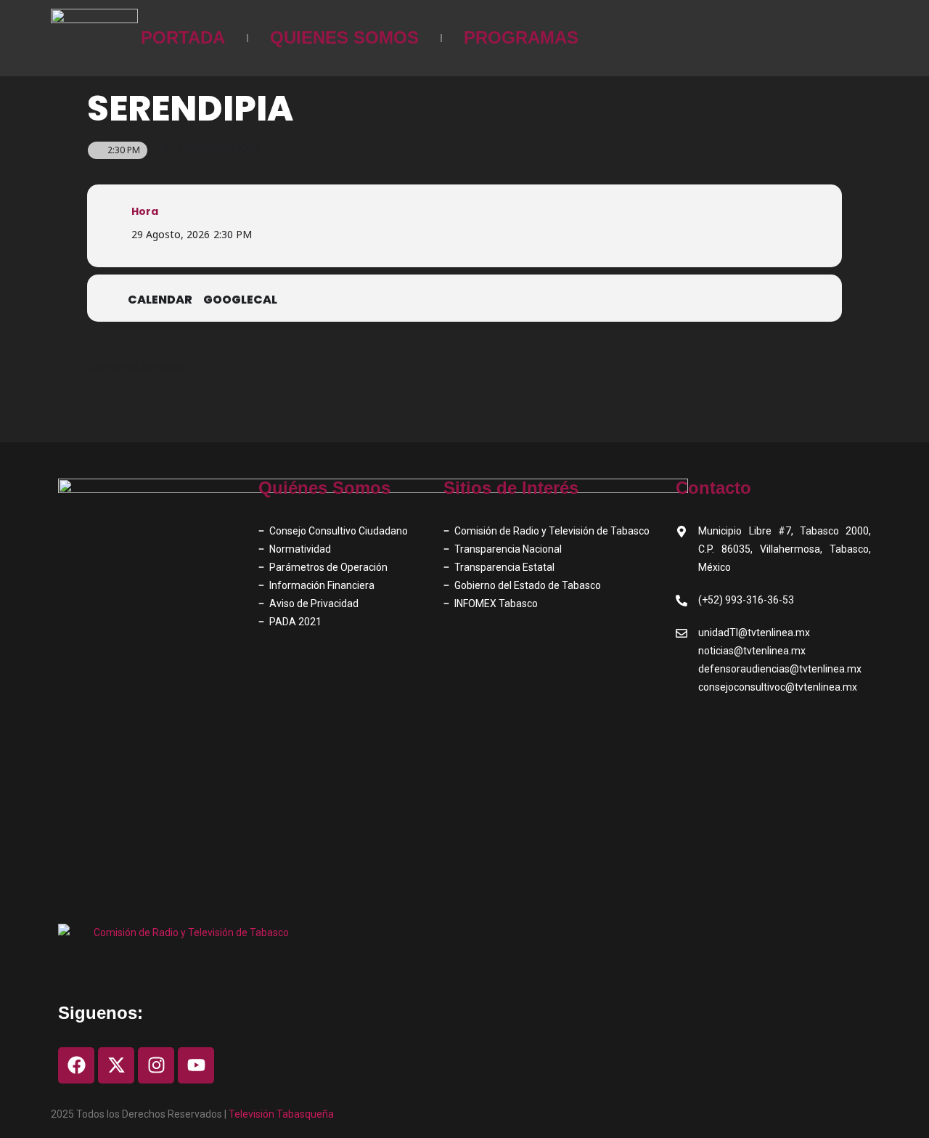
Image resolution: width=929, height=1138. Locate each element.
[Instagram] (156, 1065)
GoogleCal (240, 300)
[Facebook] (76, 1065)
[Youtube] (196, 1065)
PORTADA (183, 37)
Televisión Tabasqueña (281, 1114)
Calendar (160, 300)
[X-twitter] (116, 1065)
